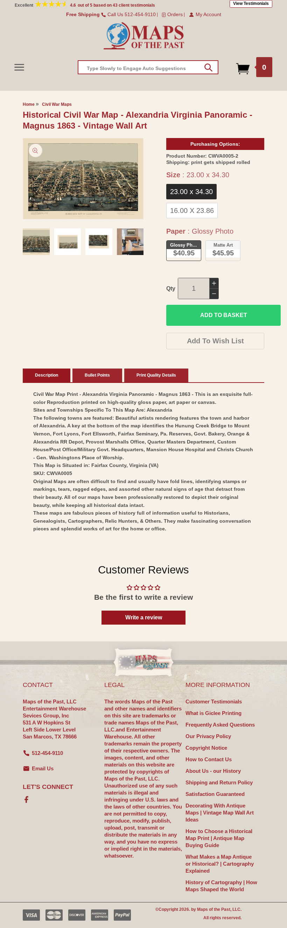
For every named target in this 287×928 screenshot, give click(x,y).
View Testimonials (251, 3)
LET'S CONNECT (48, 786)
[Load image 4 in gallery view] (130, 241)
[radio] (191, 191)
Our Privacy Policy (208, 736)
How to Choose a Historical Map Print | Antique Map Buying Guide (219, 838)
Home (29, 104)
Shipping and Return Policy (219, 782)
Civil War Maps (57, 104)
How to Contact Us (209, 759)
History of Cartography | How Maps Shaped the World (221, 885)
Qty (170, 288)
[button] (19, 67)
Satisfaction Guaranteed (215, 794)
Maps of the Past (213, 909)
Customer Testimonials (214, 701)
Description (46, 375)
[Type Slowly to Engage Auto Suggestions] (208, 67)
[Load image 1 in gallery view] (36, 241)
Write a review (143, 617)
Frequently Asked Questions (220, 725)
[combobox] (148, 67)
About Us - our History (213, 771)
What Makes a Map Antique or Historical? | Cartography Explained (220, 864)
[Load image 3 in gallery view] (98, 241)
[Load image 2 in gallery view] (67, 241)
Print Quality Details (156, 375)
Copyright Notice (206, 748)
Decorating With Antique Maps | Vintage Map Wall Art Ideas (220, 813)
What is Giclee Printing (213, 713)
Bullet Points (97, 375)
